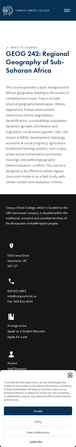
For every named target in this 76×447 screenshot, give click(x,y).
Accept (38, 411)
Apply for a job (17, 337)
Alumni (12, 363)
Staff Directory (17, 369)
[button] (70, 375)
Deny (38, 422)
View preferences (38, 432)
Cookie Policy (36, 441)
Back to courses (23, 47)
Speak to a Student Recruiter (26, 331)
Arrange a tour (17, 326)
